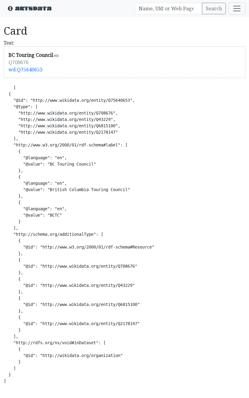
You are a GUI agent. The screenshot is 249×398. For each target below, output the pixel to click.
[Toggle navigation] (236, 8)
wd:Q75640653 (26, 69)
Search (214, 8)
